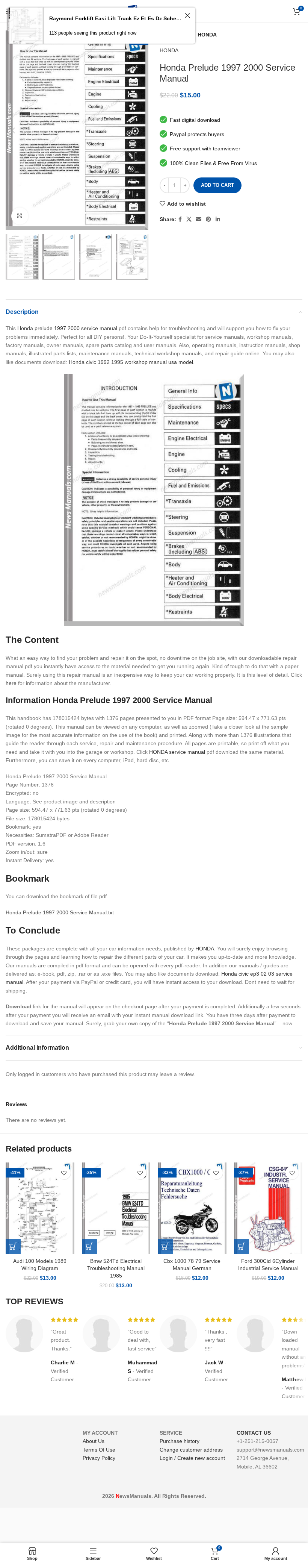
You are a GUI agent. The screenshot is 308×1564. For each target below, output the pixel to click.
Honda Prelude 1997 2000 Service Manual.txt (60, 912)
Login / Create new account (192, 1458)
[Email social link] (199, 219)
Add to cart (217, 185)
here (11, 683)
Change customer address (191, 1450)
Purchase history (179, 1441)
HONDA (207, 35)
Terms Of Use (99, 1450)
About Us (93, 1441)
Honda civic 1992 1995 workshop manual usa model (131, 362)
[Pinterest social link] (208, 219)
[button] (13, 1246)
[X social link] (189, 219)
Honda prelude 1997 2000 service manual (67, 328)
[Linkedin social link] (217, 219)
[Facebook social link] (180, 219)
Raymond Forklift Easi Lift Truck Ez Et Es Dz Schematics (115, 18)
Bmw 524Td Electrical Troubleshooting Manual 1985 (116, 1268)
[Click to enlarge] (19, 216)
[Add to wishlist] (64, 1172)
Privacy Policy (99, 1458)
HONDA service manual (177, 752)
